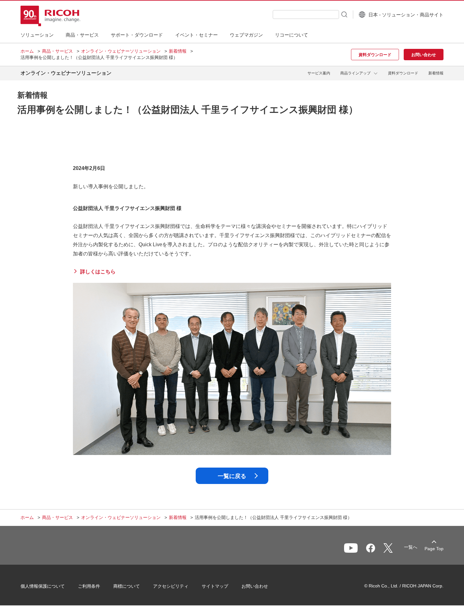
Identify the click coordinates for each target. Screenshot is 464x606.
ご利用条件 (89, 586)
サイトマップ (215, 586)
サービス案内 (318, 73)
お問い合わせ (254, 586)
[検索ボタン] (343, 14)
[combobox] (306, 14)
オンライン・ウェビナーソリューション (121, 51)
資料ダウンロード (403, 73)
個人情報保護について (43, 586)
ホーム (27, 51)
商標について (126, 586)
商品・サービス (57, 51)
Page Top (434, 548)
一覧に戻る (232, 476)
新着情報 (178, 51)
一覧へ (410, 547)
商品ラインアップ (355, 73)
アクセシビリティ (170, 586)
